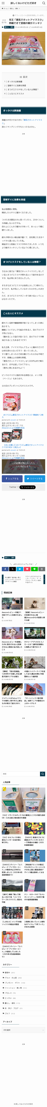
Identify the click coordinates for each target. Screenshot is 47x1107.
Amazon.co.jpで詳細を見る (13, 428)
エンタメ (10, 998)
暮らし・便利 (9, 27)
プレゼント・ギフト (15, 983)
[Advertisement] (23, 162)
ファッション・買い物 (16, 988)
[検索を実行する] (42, 774)
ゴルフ (10, 1013)
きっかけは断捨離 (15, 81)
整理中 (10, 972)
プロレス (10, 993)
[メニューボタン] (3, 3)
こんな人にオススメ (16, 93)
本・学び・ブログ (13, 1008)
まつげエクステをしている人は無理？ (23, 89)
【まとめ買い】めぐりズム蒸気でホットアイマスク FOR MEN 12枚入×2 (23, 446)
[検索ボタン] (44, 3)
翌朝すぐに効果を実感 (17, 85)
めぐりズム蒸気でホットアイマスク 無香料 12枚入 (22, 416)
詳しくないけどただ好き (23, 3)
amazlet (13, 420)
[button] (5, 569)
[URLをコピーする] (41, 569)
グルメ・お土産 (13, 978)
